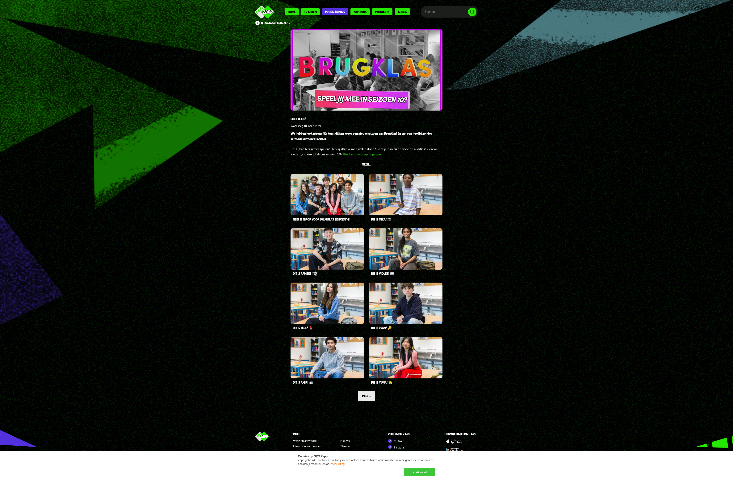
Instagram (399, 447)
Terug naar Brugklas (275, 23)
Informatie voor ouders (307, 446)
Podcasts (382, 12)
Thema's (345, 446)
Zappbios (360, 12)
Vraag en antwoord (304, 440)
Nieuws (345, 440)
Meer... (366, 396)
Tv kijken (310, 12)
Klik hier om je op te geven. (362, 154)
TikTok (397, 441)
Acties (402, 12)
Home (292, 12)
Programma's (335, 12)
